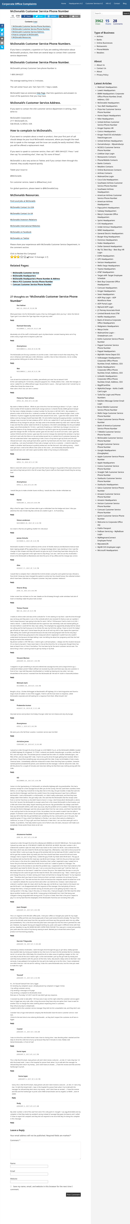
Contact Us (101, 68)
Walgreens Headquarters (108, 326)
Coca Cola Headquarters (108, 179)
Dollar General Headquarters (110, 246)
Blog (124, 3)
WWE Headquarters (106, 230)
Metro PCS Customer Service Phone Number (33, 281)
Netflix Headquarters (107, 316)
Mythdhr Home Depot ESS (109, 354)
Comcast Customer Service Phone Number (32, 284)
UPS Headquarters (105, 259)
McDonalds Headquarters (24, 275)
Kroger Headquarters (107, 291)
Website (13, 1178)
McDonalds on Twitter (19, 238)
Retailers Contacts (105, 166)
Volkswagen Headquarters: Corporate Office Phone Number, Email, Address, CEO (110, 361)
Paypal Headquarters (106, 351)
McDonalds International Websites (25, 226)
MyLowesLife (103, 544)
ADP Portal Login (105, 303)
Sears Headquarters (106, 294)
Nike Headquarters (106, 119)
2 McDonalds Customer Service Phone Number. (30, 29)
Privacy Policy (102, 75)
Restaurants (102, 46)
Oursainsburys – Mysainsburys (111, 144)
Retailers (100, 52)
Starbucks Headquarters (108, 484)
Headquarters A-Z (76, 3)
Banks (99, 39)
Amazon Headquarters (107, 500)
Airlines (100, 36)
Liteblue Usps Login (106, 153)
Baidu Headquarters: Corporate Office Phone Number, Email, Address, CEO (110, 370)
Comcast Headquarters (107, 288)
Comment (15, 1140)
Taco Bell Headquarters (108, 106)
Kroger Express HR (105, 128)
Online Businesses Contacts (109, 170)
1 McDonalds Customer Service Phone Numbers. (31, 26)
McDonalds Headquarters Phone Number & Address (36, 278)
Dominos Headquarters (108, 240)
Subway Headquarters (107, 211)
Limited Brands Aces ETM (108, 313)
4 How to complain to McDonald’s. (25, 34)
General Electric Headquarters (110, 233)
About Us (101, 65)
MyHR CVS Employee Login (109, 547)
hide (35, 22)
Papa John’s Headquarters (109, 207)
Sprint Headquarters (106, 220)
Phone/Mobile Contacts (108, 160)
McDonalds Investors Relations (23, 219)
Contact (117, 3)
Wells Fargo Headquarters (109, 265)
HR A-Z (108, 3)
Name (12, 1163)
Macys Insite (103, 329)
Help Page (41, 93)
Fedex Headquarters (106, 243)
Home (63, 3)
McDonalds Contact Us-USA (22, 207)
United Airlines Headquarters (110, 141)
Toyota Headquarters (107, 269)
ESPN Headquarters (106, 256)
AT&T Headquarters (106, 272)
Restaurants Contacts (107, 157)
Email (12, 1171)
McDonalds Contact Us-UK (21, 213)
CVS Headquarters (105, 223)
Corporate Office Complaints (19, 3)
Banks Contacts (104, 163)
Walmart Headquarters (107, 87)
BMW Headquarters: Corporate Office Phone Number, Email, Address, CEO (111, 96)
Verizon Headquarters (107, 262)
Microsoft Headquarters (108, 550)
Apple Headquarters (106, 462)
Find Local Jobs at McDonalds (22, 201)
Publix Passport (104, 528)
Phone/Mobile (103, 49)
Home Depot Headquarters (109, 115)
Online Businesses (105, 43)
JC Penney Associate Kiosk (109, 310)
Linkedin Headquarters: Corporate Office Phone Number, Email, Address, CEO (110, 379)
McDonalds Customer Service (26, 272)
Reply (12, 320)
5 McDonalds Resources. (21, 37)
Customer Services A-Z (94, 3)
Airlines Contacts (105, 173)
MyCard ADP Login (105, 307)
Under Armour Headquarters (110, 227)
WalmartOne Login (106, 176)
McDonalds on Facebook (20, 232)
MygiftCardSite (104, 385)
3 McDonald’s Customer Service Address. (27, 32)
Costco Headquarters (107, 131)
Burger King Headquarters (109, 236)
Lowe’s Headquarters (106, 90)
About (99, 71)
